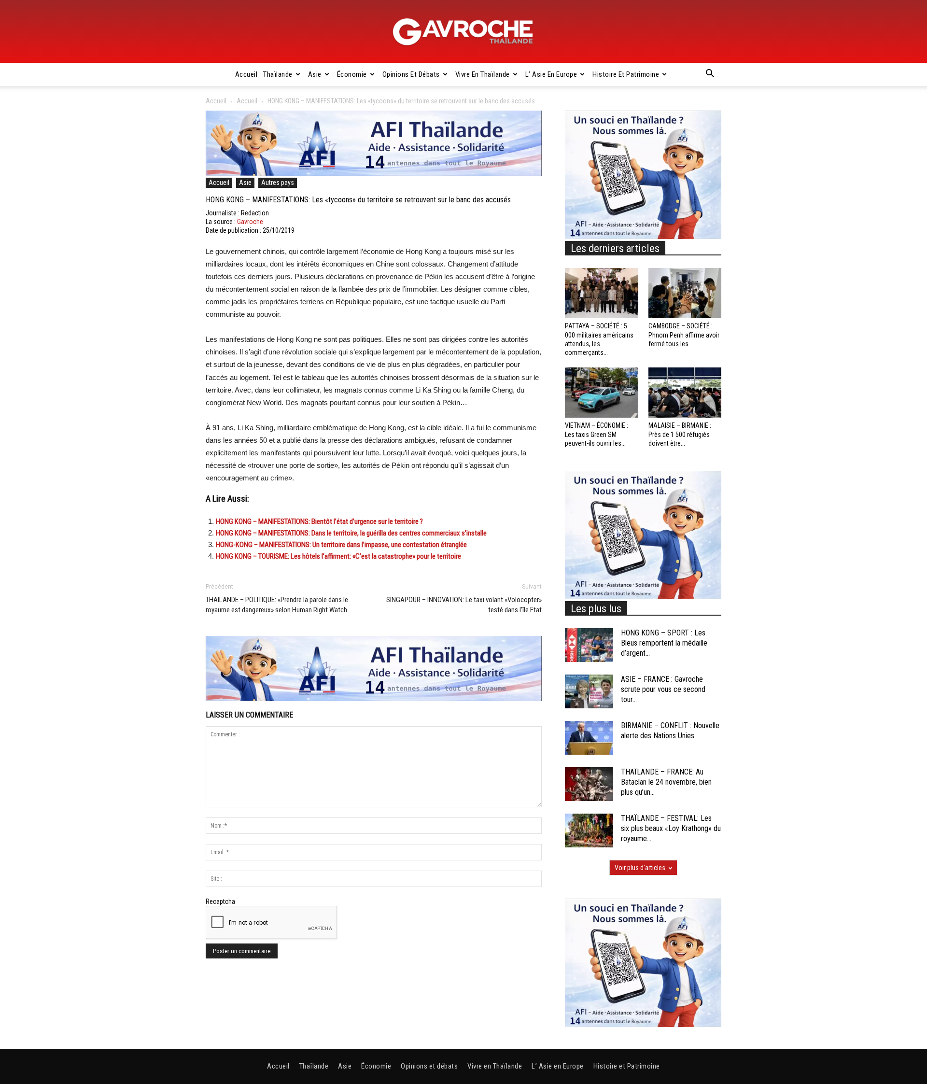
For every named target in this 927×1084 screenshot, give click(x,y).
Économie (352, 74)
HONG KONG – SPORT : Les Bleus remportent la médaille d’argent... (664, 643)
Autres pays (277, 182)
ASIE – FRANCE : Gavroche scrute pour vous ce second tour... (663, 689)
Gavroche (250, 221)
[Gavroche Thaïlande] (463, 31)
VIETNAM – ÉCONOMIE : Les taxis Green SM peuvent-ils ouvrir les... (596, 434)
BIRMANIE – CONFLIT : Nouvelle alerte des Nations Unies (670, 730)
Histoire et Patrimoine (625, 74)
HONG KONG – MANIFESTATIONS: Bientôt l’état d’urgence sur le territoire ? (319, 521)
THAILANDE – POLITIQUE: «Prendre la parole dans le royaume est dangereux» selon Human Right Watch (277, 604)
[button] (709, 75)
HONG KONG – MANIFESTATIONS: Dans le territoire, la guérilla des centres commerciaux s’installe (351, 533)
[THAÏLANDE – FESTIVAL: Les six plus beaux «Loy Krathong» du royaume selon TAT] (589, 830)
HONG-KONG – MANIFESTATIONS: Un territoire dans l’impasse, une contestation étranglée (341, 544)
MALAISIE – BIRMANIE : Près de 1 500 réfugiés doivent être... (679, 434)
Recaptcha (220, 901)
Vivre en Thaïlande (482, 74)
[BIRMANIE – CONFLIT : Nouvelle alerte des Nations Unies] (589, 738)
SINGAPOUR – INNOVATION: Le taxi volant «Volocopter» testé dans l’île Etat (464, 604)
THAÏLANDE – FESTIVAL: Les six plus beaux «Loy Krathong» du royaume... (671, 828)
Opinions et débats (411, 74)
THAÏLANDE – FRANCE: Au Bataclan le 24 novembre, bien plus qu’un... (666, 782)
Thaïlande (278, 74)
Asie (315, 74)
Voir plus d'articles (640, 868)
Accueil (246, 74)
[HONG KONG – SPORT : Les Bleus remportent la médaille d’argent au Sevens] (589, 645)
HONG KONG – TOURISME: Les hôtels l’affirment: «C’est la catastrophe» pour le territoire (338, 556)
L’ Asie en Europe (551, 74)
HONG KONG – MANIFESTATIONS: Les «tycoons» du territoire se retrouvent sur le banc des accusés (358, 199)
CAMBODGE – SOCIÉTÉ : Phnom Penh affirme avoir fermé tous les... (683, 334)
